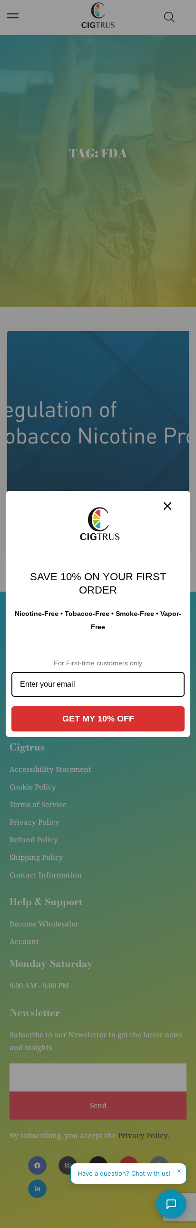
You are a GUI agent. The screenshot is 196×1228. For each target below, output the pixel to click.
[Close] (167, 506)
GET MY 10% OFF (98, 718)
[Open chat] (171, 1204)
